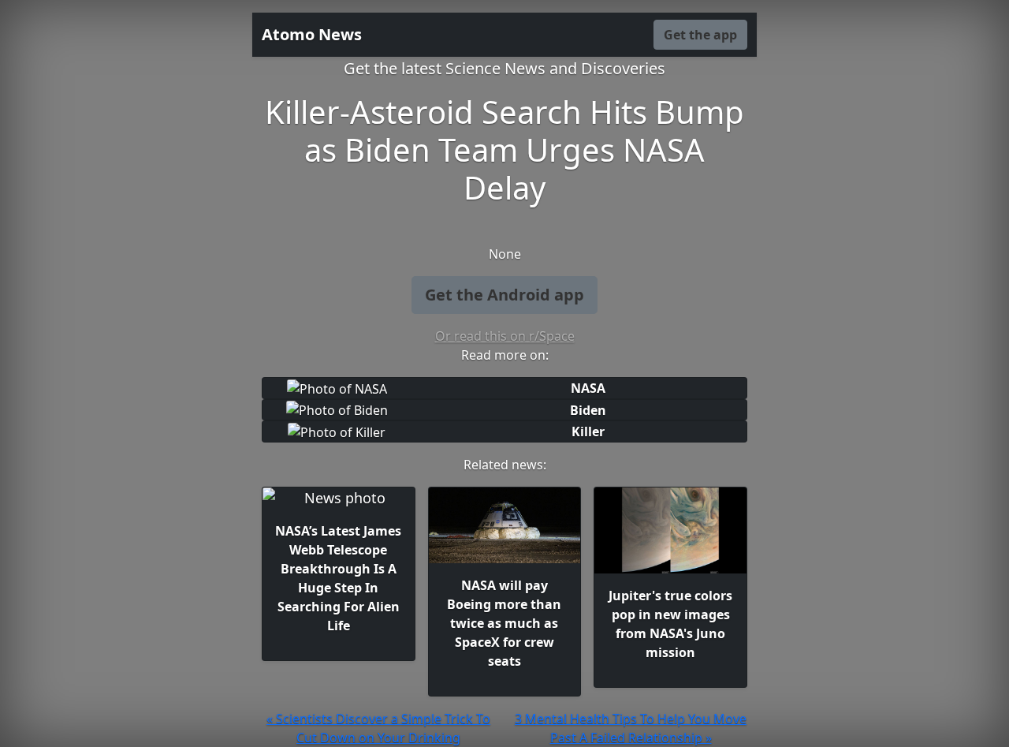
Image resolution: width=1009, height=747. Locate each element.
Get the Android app (504, 294)
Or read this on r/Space (505, 336)
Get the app (700, 34)
